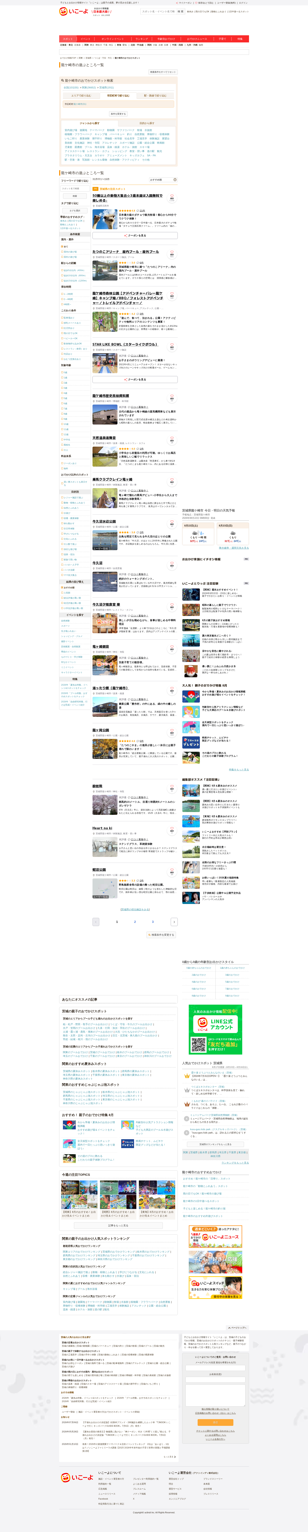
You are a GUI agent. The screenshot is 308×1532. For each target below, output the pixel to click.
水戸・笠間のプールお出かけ (79, 1028)
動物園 (111, 130)
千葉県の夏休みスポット (106, 1074)
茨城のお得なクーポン (72, 1363)
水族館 (148, 130)
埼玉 (111, 45)
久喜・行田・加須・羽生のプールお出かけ (121, 1028)
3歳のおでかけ (232, 975)
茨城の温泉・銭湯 (70, 1384)
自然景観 (140, 134)
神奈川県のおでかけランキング (114, 1259)
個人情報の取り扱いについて (215, 1409)
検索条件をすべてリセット (163, 72)
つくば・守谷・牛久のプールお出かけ (131, 1024)
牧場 (139, 130)
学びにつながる (128, 1272)
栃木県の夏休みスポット (106, 1071)
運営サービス (175, 1489)
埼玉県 (223, 1152)
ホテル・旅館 (129, 147)
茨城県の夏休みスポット (76, 1071)
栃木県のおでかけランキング (153, 1251)
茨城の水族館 (164, 1375)
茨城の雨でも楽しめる (72, 1375)
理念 (171, 1484)
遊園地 (83, 130)
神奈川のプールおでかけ (158, 1056)
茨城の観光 (159, 1346)
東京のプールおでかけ (129, 1056)
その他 (146, 159)
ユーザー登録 (68, 1412)
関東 (86, 45)
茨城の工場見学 (69, 1354)
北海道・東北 (66, 45)
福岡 (201, 45)
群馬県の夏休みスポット (136, 1071)
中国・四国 (177, 45)
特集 (240, 38)
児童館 (68, 147)
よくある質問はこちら (215, 1435)
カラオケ (100, 155)
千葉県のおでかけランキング (148, 1255)
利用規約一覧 (104, 1484)
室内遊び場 (71, 130)
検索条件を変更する (163, 934)
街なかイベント (68, 662)
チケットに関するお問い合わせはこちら (215, 1431)
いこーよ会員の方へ (215, 1439)
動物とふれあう (218, 11)
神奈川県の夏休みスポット (78, 1078)
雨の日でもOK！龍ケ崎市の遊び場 (202, 1193)
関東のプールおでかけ (75, 1052)
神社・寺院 (93, 142)
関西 (149, 45)
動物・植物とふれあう (105, 1272)
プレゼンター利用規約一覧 (146, 1479)
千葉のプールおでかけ (102, 1056)
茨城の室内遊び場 (93, 1375)
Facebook (103, 1499)
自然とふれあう (71, 1275)
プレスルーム (139, 1489)
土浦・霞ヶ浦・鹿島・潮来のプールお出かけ (88, 1031)
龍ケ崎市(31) (80, 104)
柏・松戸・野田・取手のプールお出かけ (85, 1024)
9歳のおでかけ (232, 995)
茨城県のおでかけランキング (118, 1251)
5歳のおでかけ (232, 982)
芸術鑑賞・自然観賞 (70, 646)
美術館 (68, 142)
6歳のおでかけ (199, 989)
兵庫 (166, 45)
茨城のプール (145, 1346)
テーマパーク (97, 130)
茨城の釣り (118, 1346)
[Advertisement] (135, 772)
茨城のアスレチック (135, 1363)
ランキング (141, 38)
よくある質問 (139, 1484)
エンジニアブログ (177, 1499)
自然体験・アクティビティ (125, 159)
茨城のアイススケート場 (110, 1384)
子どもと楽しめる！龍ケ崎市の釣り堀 (204, 1208)
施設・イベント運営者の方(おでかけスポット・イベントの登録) (109, 1412)
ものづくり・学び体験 (72, 657)
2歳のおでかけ (199, 975)
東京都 (242, 1152)
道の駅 (151, 151)
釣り (129, 134)
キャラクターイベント (72, 672)
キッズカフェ (137, 155)
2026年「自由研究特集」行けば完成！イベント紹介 (74, 703)
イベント (86, 38)
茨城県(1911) (106, 87)
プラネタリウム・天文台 (78, 155)
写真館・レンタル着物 (94, 159)
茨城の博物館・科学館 (130, 1375)
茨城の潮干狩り (131, 1384)
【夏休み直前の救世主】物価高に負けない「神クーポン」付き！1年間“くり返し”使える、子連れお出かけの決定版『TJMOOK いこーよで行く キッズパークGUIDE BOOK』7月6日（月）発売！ (126, 1435)
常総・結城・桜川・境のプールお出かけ (85, 1039)
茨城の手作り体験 (87, 1354)
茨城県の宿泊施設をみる (135, 909)
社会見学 (130, 138)
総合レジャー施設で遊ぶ (76, 1272)
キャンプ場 (101, 134)
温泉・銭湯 (113, 147)
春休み (190, 11)
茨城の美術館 (149, 1375)
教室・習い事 (137, 151)
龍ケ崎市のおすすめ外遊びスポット (203, 1216)
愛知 (124, 45)
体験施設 (155, 138)
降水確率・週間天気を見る (234, 547)
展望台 (166, 138)
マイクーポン (185, 3)
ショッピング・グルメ (72, 636)
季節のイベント (68, 652)
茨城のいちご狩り (149, 1384)
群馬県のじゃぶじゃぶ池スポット (81, 1095)
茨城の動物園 (83, 1346)
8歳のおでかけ (199, 995)
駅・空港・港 (72, 159)
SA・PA (151, 155)
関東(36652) (89, 87)
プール (88, 147)
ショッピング (119, 151)
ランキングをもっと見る (235, 1162)
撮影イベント (67, 641)
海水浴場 (100, 147)
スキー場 (145, 147)
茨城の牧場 (131, 1346)
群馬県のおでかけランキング (79, 1255)
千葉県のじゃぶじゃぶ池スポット (81, 1099)
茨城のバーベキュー (101, 1346)
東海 (119, 45)
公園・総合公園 (146, 142)
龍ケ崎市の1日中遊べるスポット (201, 1201)
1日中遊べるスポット (239, 11)
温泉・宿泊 (132, 1275)
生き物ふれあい (68, 631)
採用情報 (173, 1494)
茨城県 (194, 1152)
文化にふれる (146, 1272)
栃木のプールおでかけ (129, 1052)
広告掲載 (102, 1489)
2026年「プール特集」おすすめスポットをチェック (74, 695)
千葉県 (232, 1152)
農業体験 (85, 138)
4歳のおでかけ (199, 982)
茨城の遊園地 (68, 1346)
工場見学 (142, 138)
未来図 (206, 1484)
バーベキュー (117, 134)
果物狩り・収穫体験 (158, 134)
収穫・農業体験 (91, 1275)
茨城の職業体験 (146, 1354)
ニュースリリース (106, 1494)
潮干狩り (97, 138)
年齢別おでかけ (166, 38)
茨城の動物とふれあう (109, 1354)
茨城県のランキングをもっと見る (215, 1144)
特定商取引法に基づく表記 (111, 1504)
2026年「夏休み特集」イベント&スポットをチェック (74, 686)
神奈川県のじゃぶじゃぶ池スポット (83, 1103)
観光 (159, 151)
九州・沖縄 (192, 45)
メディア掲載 (139, 1494)
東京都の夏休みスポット (136, 1074)
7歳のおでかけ (232, 989)
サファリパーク (126, 130)
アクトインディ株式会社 (205, 1473)
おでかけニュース (197, 38)
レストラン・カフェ (98, 151)
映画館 (161, 142)
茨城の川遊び (68, 1366)
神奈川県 (215, 1156)
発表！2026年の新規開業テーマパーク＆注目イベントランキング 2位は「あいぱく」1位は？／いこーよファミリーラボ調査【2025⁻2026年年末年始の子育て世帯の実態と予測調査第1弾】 (126, 1447)
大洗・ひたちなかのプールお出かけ (135, 1031)
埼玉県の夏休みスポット (76, 1074)
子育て (222, 38)
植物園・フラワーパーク (78, 134)
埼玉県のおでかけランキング (113, 1255)
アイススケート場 (75, 151)
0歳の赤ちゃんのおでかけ (198, 968)
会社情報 (207, 1489)
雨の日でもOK (202, 11)
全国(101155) (71, 87)
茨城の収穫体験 (129, 1354)
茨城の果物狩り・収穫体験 (75, 1387)
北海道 (77, 45)
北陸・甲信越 (137, 45)
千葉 (105, 45)
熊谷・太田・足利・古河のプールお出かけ (86, 1035)
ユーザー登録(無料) (226, 3)
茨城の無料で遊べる (95, 1363)
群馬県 (213, 1152)
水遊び (120, 1275)
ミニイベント (67, 667)
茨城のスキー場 (88, 1384)
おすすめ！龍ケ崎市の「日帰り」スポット (206, 1178)
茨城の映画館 (111, 1375)
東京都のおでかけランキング (79, 1259)
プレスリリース (210, 1494)
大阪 (155, 45)
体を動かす (108, 1275)
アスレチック (109, 142)
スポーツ (65, 626)
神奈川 (99, 45)
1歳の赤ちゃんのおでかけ (232, 968)
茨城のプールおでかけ (102, 1052)
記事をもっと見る (118, 1225)
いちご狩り (71, 138)
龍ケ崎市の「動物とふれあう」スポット (205, 1186)
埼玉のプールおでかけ (75, 1056)
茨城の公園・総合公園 (158, 1363)
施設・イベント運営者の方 (111, 1479)
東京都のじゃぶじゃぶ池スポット (121, 1099)
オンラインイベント (113, 38)
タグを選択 (75, 210)
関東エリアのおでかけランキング (81, 1251)
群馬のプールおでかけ (156, 1052)
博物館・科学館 (113, 138)
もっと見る (168, 1457)
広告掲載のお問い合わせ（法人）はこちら (215, 1413)
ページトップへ (238, 1328)
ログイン (243, 3)
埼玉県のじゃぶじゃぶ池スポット (121, 1095)
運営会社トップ (176, 1479)
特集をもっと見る (239, 769)
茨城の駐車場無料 (115, 1363)
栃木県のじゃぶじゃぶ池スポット (121, 1092)
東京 (92, 45)
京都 (160, 45)
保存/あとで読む (206, 3)
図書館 (78, 147)
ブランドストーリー (213, 1479)
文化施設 (80, 142)
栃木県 (203, 1152)
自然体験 (65, 621)
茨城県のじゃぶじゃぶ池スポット (81, 1092)
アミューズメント (117, 155)
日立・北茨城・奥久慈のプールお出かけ (134, 1035)
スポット (68, 38)
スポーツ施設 (127, 142)
